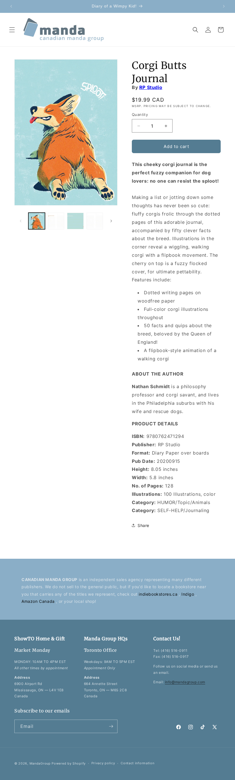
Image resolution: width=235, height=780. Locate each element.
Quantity (140, 114)
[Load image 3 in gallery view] (75, 221)
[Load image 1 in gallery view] (36, 221)
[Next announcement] (224, 6)
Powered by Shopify (69, 763)
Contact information (137, 763)
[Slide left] (20, 221)
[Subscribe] (111, 726)
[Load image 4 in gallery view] (95, 221)
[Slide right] (111, 221)
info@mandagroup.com (185, 682)
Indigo (188, 594)
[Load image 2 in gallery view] (56, 221)
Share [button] (143, 525)
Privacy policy (103, 763)
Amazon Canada (38, 601)
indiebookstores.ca (159, 594)
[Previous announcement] (11, 6)
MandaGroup (40, 763)
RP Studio (150, 87)
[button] (12, 29)
